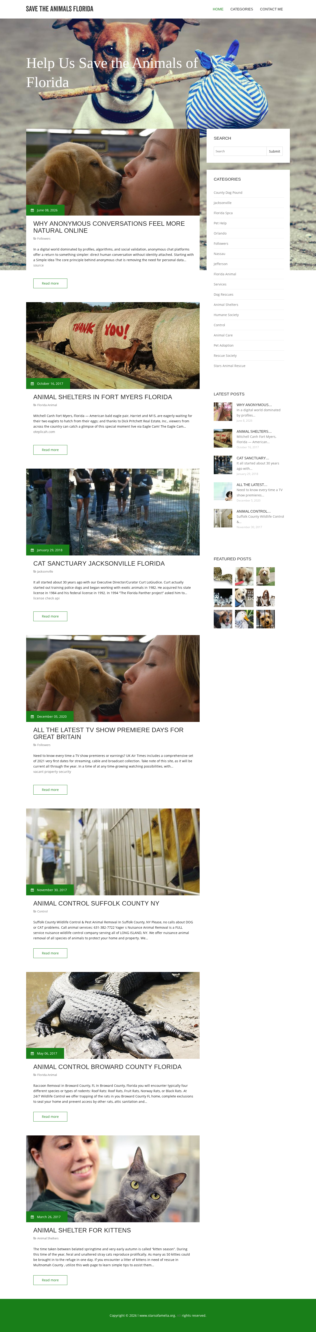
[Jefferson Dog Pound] (223, 619)
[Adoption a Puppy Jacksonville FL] (244, 576)
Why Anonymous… (254, 405)
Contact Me (271, 9)
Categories (241, 9)
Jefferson (221, 264)
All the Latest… (252, 485)
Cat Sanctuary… (253, 458)
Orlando (220, 233)
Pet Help (220, 223)
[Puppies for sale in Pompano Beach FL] (223, 598)
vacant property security (52, 771)
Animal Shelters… (254, 431)
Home (218, 9)
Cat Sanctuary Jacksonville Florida (99, 563)
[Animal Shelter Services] (265, 619)
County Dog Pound (228, 192)
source (38, 265)
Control (42, 911)
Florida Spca (223, 213)
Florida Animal (47, 405)
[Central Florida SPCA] (265, 576)
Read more (50, 283)
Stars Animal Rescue (229, 366)
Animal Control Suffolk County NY (96, 903)
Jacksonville (45, 571)
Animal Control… (254, 511)
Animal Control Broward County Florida (107, 1066)
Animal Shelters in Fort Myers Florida (102, 397)
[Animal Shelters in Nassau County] (265, 598)
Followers (43, 238)
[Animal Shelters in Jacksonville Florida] (244, 619)
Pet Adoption (224, 345)
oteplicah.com (44, 431)
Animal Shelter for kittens (82, 1230)
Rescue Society (225, 355)
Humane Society (226, 315)
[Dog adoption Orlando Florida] (244, 598)
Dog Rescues (223, 294)
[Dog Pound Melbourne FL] (223, 576)
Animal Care (223, 335)
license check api (46, 598)
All (179, 1315)
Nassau (219, 253)
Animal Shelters (48, 1238)
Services (220, 284)
